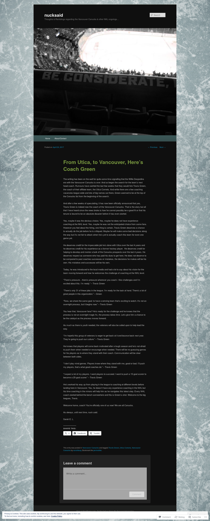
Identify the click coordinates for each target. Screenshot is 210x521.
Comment (136, 494)
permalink (97, 450)
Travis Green (114, 447)
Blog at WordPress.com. (86, 511)
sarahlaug (77, 450)
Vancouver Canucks (90, 447)
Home (47, 138)
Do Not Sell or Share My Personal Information (115, 511)
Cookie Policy (56, 516)
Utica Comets (125, 447)
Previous (152, 147)
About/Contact (60, 138)
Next (163, 147)
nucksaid (53, 15)
